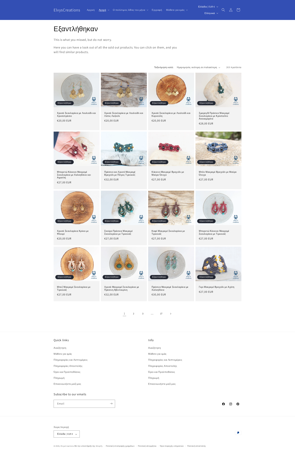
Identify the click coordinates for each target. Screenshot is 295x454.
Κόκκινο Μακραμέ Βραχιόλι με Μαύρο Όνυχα (168, 173)
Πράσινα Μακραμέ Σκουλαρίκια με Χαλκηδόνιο (170, 288)
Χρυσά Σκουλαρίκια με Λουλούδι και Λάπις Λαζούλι (123, 114)
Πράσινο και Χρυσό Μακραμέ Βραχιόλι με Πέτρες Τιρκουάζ (120, 173)
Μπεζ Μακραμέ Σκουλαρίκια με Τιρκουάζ (73, 288)
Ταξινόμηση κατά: (163, 67)
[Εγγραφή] (111, 404)
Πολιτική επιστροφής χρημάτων (120, 446)
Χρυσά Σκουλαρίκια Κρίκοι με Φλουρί (73, 232)
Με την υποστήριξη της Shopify (88, 446)
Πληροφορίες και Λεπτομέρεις (71, 359)
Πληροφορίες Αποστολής (68, 365)
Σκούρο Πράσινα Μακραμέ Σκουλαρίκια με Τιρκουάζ (118, 232)
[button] (104, 9)
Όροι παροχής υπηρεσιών (172, 446)
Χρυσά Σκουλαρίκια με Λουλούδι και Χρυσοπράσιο (76, 114)
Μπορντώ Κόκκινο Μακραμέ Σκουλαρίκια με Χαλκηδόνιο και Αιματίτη (74, 175)
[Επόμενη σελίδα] (170, 313)
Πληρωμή (59, 377)
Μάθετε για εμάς (63, 354)
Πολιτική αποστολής (196, 446)
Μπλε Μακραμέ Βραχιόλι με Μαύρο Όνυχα (218, 173)
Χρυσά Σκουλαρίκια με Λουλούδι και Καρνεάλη (171, 114)
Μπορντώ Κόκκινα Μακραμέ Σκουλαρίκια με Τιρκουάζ (214, 232)
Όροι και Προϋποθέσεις (67, 371)
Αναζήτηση (60, 347)
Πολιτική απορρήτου (147, 446)
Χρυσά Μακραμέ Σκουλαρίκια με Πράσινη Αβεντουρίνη (121, 288)
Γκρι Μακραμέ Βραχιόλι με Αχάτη (216, 287)
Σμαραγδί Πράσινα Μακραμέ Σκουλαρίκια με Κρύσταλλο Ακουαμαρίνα (214, 116)
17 (161, 313)
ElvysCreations (67, 446)
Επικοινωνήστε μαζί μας (67, 384)
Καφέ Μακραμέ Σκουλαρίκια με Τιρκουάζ (168, 232)
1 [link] (124, 313)
